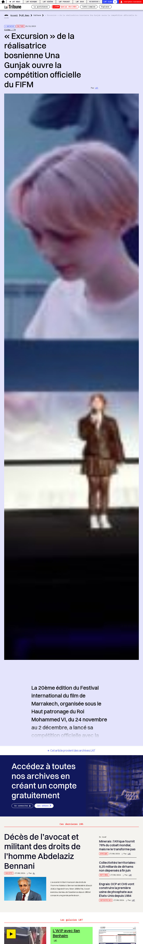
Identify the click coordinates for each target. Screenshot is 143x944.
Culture (37, 15)
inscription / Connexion (133, 2)
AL (34, 873)
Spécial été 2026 (65, 7)
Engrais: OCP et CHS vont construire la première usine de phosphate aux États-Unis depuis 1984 (116, 890)
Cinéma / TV (10, 30)
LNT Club (108, 2)
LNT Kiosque (31, 2)
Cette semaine (88, 7)
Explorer (105, 7)
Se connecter (21, 805)
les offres (43, 805)
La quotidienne (41, 7)
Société (9, 873)
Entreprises (106, 900)
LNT (96, 88)
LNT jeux (80, 2)
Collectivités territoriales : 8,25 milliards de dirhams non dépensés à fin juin (117, 866)
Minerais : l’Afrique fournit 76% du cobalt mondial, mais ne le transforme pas (117, 845)
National (104, 875)
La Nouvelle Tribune (12, 6)
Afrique (103, 854)
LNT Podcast (64, 2)
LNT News (16, 2)
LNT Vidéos (48, 2)
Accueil (14, 15)
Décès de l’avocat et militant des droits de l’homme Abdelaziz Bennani (42, 851)
